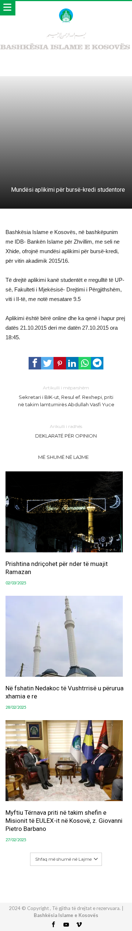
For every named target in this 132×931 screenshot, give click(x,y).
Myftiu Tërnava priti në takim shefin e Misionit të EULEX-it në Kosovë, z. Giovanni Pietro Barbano (64, 820)
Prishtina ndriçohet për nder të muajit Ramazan (57, 568)
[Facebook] (53, 925)
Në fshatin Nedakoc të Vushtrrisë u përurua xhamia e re (65, 692)
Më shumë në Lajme (63, 457)
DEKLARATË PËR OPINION (66, 431)
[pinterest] (60, 363)
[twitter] (47, 363)
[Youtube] (66, 925)
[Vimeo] (79, 925)
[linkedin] (72, 363)
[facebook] (35, 363)
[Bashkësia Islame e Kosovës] (66, 8)
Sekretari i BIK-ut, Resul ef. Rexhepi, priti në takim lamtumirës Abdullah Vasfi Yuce (66, 396)
